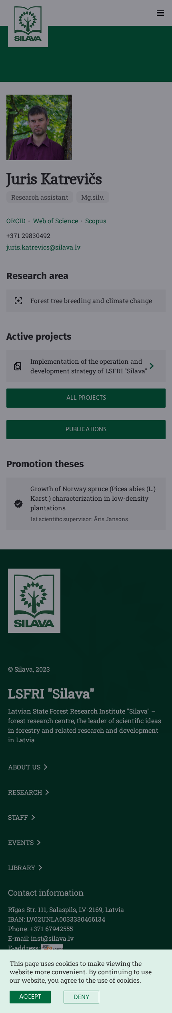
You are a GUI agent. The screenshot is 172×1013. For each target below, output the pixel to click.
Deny (81, 997)
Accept (30, 997)
